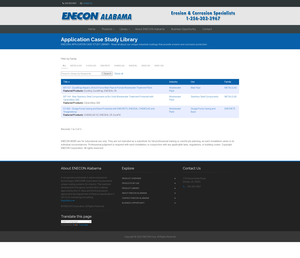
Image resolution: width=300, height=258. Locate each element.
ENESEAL (133, 65)
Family (228, 81)
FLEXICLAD (91, 65)
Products (107, 29)
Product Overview (131, 178)
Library (124, 29)
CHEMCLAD (119, 65)
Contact (207, 29)
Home (91, 29)
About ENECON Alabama (150, 29)
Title (65, 81)
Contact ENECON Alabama (135, 198)
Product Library (130, 188)
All (64, 65)
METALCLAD (76, 65)
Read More (66, 200)
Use (193, 81)
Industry (173, 81)
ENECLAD (146, 65)
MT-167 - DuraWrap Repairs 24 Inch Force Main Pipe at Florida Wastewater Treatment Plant (107, 87)
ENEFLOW (159, 65)
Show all (118, 73)
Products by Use (130, 183)
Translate (83, 225)
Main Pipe (195, 87)
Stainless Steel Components (204, 96)
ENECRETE (105, 65)
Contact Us (87, 3)
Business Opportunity (183, 29)
